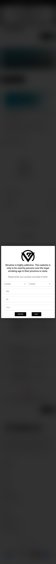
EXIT (36, 314)
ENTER (20, 314)
